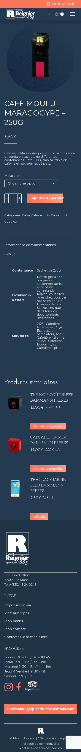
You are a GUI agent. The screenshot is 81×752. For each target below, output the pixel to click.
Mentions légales (58, 738)
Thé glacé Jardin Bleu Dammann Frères (48, 485)
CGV (41, 738)
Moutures (12, 176)
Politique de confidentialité (40, 743)
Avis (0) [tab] (10, 254)
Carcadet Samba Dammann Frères (49, 440)
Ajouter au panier (47, 198)
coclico (56, 748)
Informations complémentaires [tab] (30, 245)
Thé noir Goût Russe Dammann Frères (51, 398)
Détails (39, 517)
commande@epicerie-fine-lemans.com (40, 709)
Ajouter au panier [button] (48, 426)
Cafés (26, 215)
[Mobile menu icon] (72, 14)
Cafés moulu (59, 215)
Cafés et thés (40, 215)
